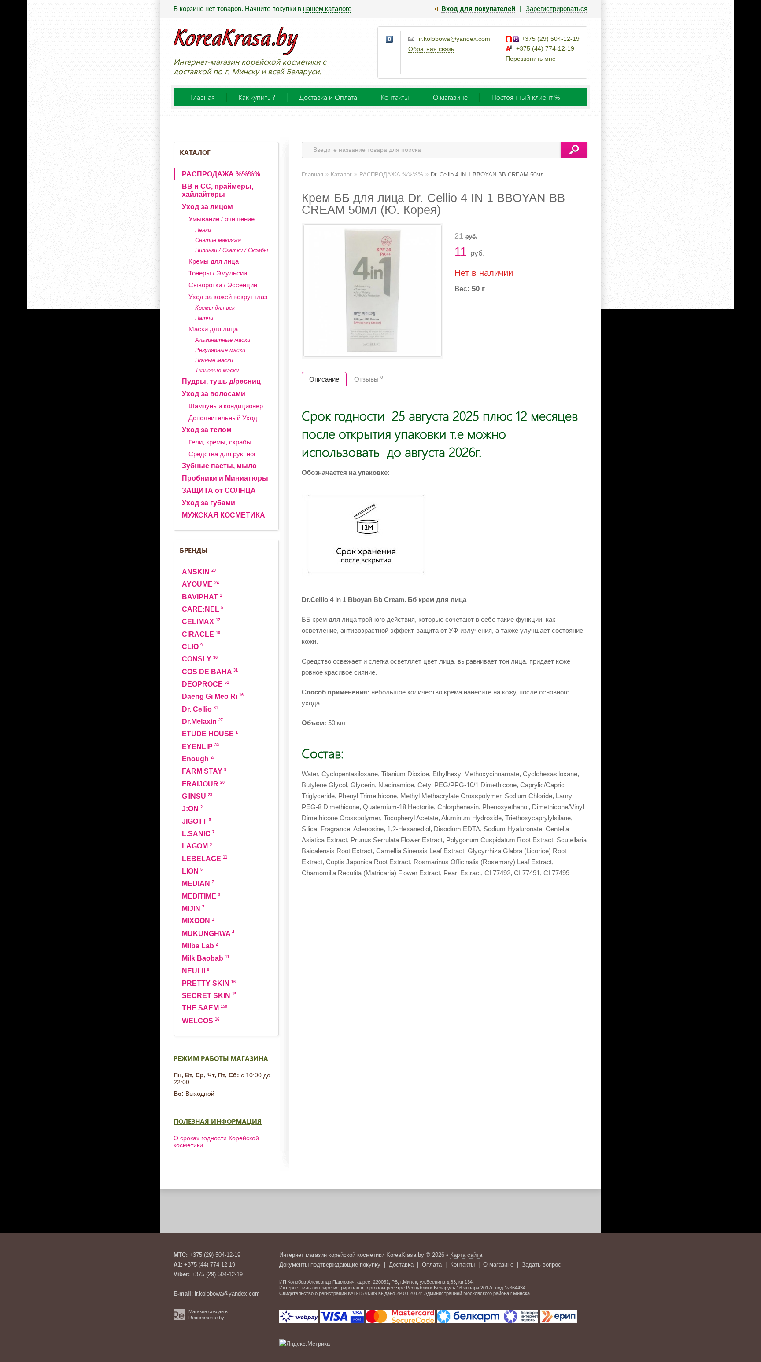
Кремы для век (215, 308)
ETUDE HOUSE (210, 734)
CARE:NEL (202, 609)
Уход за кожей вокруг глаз (227, 297)
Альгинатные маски (222, 340)
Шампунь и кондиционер (225, 406)
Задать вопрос (541, 1264)
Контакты (395, 97)
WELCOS (200, 1020)
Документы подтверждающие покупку (329, 1264)
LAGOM (197, 846)
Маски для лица (213, 329)
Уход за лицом (207, 206)
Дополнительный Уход (222, 418)
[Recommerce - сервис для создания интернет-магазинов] (179, 1318)
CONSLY (200, 659)
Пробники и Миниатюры (225, 478)
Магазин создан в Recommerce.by (208, 1314)
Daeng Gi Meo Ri (213, 696)
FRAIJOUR (203, 784)
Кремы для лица (213, 261)
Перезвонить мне (531, 58)
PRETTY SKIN (209, 983)
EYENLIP (200, 746)
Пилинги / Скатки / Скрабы (231, 250)
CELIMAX (201, 621)
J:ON (192, 808)
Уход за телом (207, 429)
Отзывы (368, 379)
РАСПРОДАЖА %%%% (221, 174)
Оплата (432, 1264)
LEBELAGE (204, 859)
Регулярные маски (220, 350)
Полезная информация (218, 1121)
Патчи (204, 318)
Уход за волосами (213, 393)
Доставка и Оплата (328, 97)
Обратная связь (431, 48)
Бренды (193, 550)
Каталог (195, 152)
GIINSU (197, 796)
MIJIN (193, 908)
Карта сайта (466, 1255)
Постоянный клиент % (525, 97)
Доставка (401, 1264)
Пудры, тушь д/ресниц (221, 381)
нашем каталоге (327, 8)
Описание (324, 379)
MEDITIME (201, 896)
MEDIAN (198, 883)
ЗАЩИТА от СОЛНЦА (219, 490)
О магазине (450, 97)
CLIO (192, 646)
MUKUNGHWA (208, 933)
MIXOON (198, 921)
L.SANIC (198, 833)
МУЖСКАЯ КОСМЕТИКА (223, 515)
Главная (202, 97)
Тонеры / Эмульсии (217, 273)
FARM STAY (204, 771)
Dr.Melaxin (202, 721)
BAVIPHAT (202, 597)
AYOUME (200, 584)
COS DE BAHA (210, 671)
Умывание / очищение (221, 219)
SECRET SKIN (209, 995)
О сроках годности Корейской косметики (216, 1141)
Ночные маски (214, 360)
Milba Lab (200, 946)
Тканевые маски (217, 370)
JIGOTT (196, 821)
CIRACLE (201, 634)
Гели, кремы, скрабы (219, 442)
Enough (198, 759)
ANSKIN (199, 572)
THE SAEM (204, 1008)
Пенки (203, 230)
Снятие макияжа (218, 240)
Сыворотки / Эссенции (222, 285)
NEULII (195, 971)
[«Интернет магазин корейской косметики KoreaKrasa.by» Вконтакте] (390, 40)
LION (192, 871)
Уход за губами (208, 503)
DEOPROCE (205, 684)
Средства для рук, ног (222, 454)
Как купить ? (257, 97)
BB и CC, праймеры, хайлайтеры (217, 190)
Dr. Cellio (200, 709)
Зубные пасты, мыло (219, 466)
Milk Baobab (205, 958)
